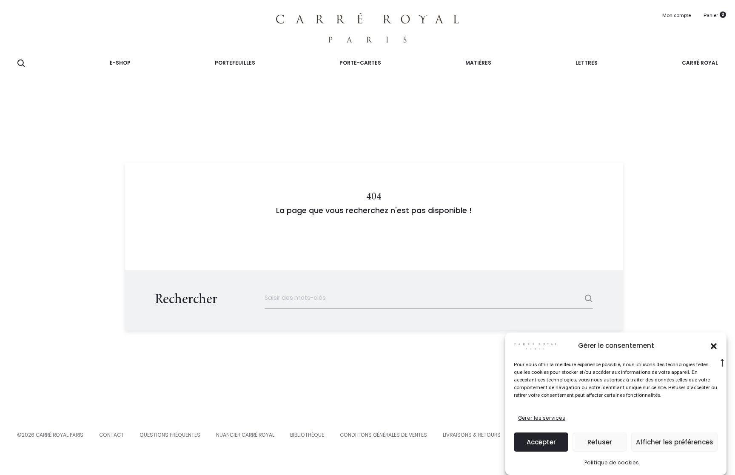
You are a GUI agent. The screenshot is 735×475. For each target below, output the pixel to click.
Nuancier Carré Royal (245, 434)
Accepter (541, 442)
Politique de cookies (611, 462)
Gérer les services (541, 417)
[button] (713, 345)
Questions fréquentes (170, 434)
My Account (676, 16)
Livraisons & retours (472, 434)
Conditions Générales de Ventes (383, 434)
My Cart (711, 16)
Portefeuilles (235, 62)
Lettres (586, 62)
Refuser (599, 442)
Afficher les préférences (674, 442)
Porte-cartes (360, 62)
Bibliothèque (307, 434)
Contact (111, 434)
